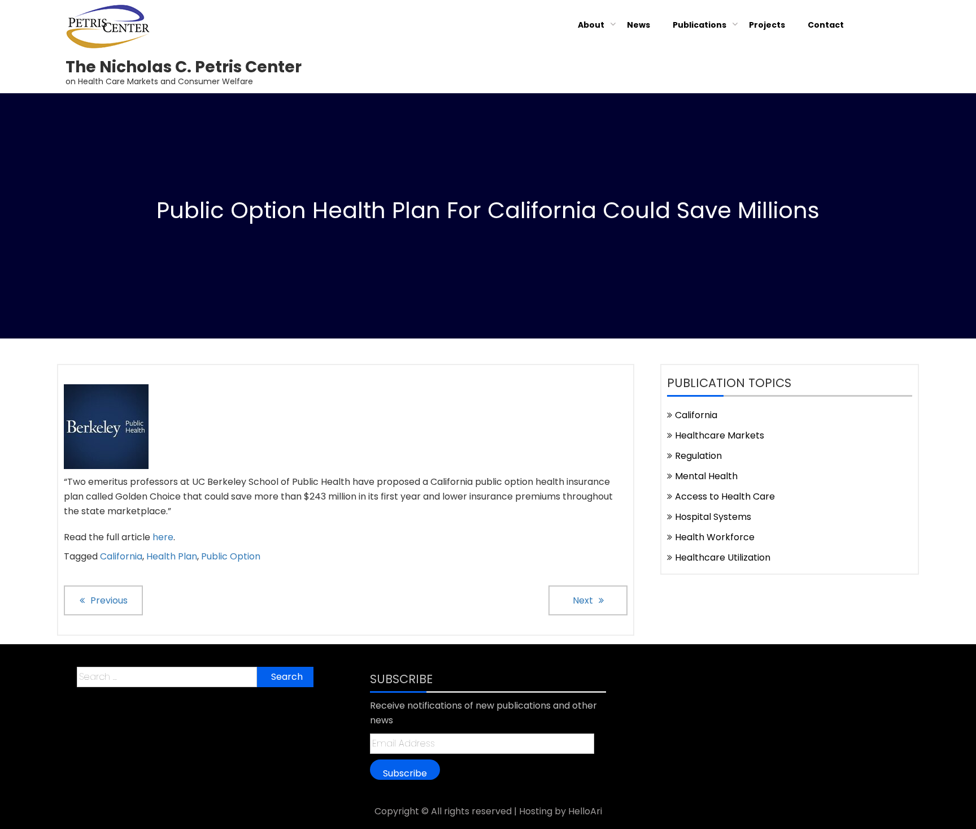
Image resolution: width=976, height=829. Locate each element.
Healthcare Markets (719, 435)
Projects (767, 25)
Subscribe (405, 773)
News (638, 25)
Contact (826, 25)
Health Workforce (715, 537)
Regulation (698, 455)
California (121, 556)
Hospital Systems (713, 516)
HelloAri (585, 811)
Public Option (230, 556)
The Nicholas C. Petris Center (184, 67)
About (591, 25)
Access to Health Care (725, 496)
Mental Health (706, 476)
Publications (699, 25)
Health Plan (171, 556)
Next (583, 600)
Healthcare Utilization (722, 557)
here (162, 537)
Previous (109, 600)
